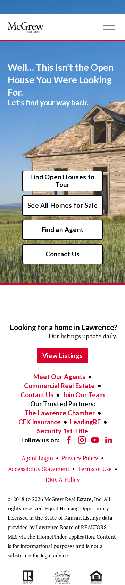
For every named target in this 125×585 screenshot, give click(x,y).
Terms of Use (95, 469)
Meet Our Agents (59, 376)
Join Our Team (83, 395)
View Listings (62, 356)
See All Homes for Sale (62, 205)
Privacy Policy (79, 458)
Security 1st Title (62, 431)
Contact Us (62, 254)
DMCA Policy (62, 480)
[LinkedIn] (108, 440)
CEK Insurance (39, 422)
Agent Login (37, 458)
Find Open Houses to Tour (62, 180)
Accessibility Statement (38, 469)
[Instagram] (82, 440)
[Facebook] (69, 440)
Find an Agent (63, 229)
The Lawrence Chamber (59, 413)
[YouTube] (95, 440)
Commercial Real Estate (59, 386)
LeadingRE (85, 422)
